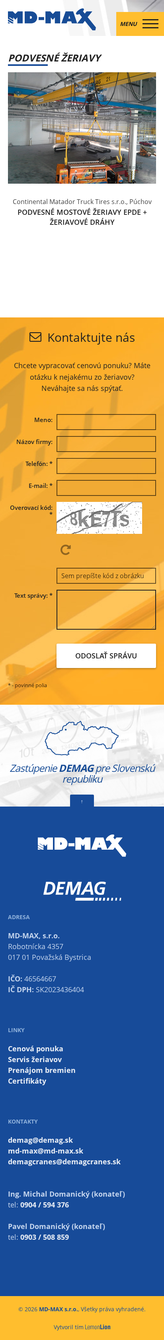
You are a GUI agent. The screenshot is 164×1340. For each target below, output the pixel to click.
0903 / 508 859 (44, 1237)
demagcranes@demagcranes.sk (64, 1161)
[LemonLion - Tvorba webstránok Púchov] (98, 1327)
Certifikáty (27, 1081)
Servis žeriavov (35, 1059)
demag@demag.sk (40, 1140)
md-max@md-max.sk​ (45, 1151)
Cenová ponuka (35, 1048)
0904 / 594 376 (44, 1204)
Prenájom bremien (42, 1070)
